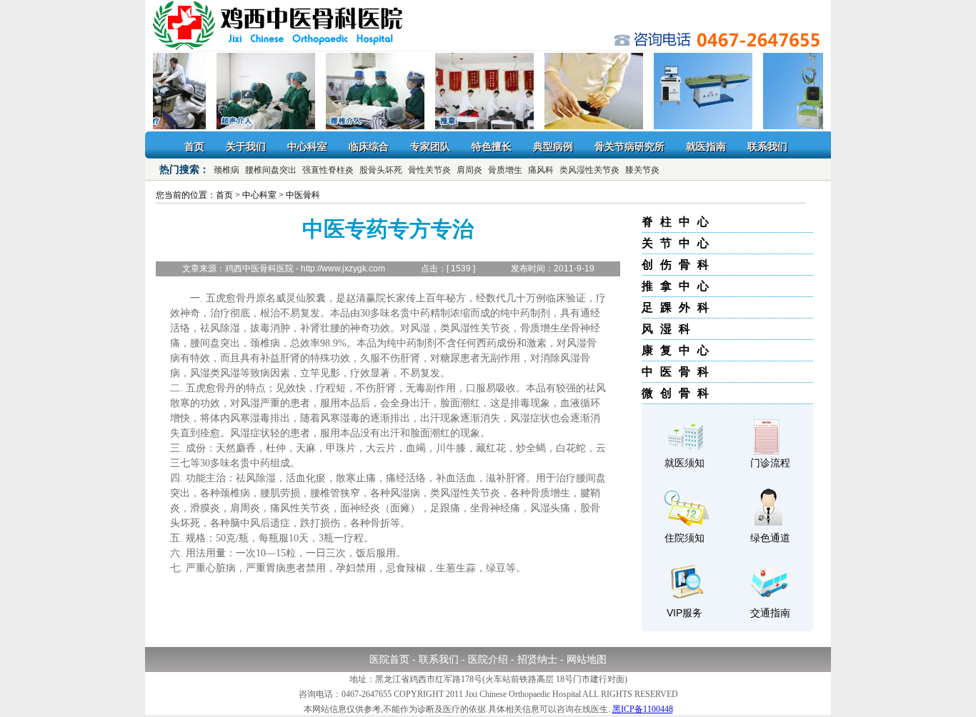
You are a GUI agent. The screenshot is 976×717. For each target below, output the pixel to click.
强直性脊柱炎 (328, 170)
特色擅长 (492, 146)
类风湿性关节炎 (589, 170)
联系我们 (767, 146)
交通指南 (770, 612)
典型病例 (553, 146)
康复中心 (679, 350)
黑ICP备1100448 (642, 709)
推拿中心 (679, 286)
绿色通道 (770, 537)
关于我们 (246, 146)
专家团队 (430, 146)
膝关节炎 (642, 170)
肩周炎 (469, 170)
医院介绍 (488, 659)
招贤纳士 (537, 659)
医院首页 (389, 659)
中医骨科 (679, 372)
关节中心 (679, 243)
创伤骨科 (679, 265)
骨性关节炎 (429, 170)
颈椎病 (226, 170)
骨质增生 (505, 170)
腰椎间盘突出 (271, 170)
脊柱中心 (679, 222)
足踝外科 (679, 307)
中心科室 (307, 146)
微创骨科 (679, 393)
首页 (194, 146)
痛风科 (541, 170)
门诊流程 (770, 462)
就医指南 (706, 146)
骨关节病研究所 (629, 146)
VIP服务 (684, 612)
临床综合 (369, 146)
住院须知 (684, 537)
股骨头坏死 (380, 170)
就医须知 (684, 462)
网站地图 (587, 659)
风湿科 (669, 329)
